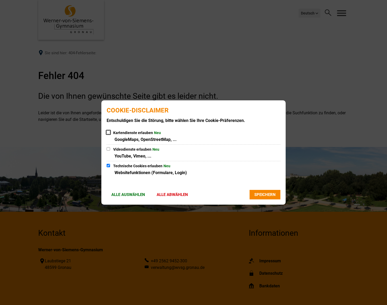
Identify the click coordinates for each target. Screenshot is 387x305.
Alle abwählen (172, 194)
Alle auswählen (128, 194)
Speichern (265, 194)
